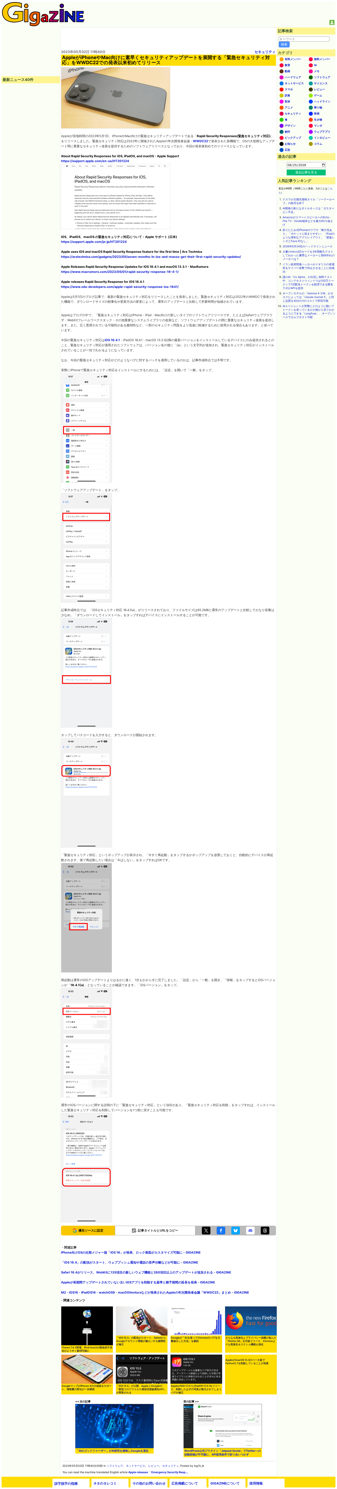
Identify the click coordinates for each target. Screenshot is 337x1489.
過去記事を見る (306, 172)
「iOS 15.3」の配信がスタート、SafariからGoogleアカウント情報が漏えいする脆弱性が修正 (141, 1341)
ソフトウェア (114, 1465)
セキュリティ (265, 52)
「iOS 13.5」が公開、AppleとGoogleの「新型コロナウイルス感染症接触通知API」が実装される (141, 1389)
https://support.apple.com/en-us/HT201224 (95, 161)
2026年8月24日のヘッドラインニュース (308, 246)
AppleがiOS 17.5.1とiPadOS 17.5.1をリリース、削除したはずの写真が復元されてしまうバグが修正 (196, 1389)
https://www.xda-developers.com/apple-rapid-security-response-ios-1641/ (120, 287)
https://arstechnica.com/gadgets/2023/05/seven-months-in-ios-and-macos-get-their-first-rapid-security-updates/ (151, 257)
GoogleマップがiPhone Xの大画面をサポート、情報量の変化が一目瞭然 (87, 1387)
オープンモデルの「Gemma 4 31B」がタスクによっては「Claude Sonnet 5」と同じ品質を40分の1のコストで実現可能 (308, 297)
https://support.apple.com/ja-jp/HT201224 (94, 242)
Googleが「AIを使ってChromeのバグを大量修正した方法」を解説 (195, 1339)
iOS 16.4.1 (112, 340)
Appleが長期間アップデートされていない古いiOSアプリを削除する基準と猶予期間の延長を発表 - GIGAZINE (138, 1282)
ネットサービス (135, 1465)
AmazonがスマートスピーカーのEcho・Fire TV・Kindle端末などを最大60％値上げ (308, 221)
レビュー (153, 1465)
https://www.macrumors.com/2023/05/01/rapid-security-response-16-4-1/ (120, 272)
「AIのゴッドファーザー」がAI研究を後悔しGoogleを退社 (112, 1450)
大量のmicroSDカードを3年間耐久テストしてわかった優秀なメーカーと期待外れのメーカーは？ (308, 255)
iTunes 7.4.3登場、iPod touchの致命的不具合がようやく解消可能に (87, 1349)
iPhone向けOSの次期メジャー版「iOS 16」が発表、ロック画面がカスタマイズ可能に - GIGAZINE (131, 1252)
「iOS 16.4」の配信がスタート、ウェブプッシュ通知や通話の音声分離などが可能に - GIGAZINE (129, 1262)
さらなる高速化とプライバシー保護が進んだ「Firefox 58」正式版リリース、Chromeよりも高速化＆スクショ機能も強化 (250, 1341)
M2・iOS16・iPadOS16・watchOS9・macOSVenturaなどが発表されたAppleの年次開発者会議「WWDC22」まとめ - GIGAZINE (155, 1292)
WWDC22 (200, 141)
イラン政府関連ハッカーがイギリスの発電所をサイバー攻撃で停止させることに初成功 (308, 268)
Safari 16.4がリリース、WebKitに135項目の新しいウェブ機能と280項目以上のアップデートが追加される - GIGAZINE (146, 1272)
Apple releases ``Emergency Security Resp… (158, 1472)
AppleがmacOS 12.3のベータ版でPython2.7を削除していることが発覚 (247, 1362)
